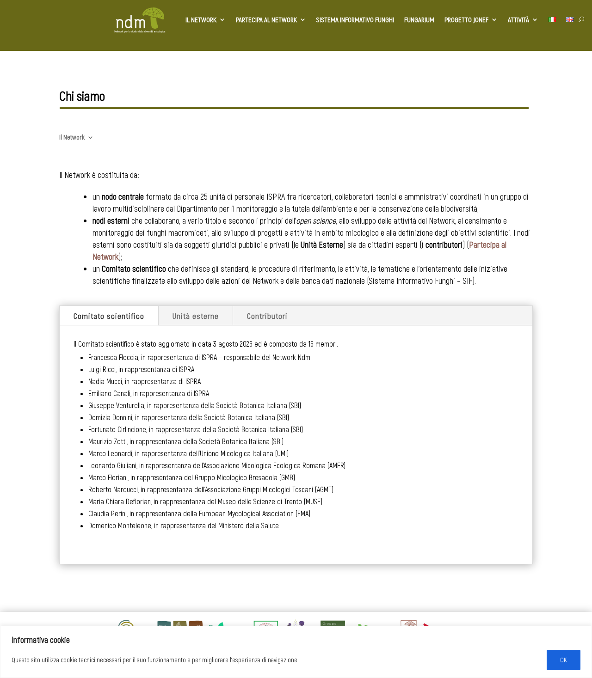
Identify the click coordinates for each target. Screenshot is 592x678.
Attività (518, 19)
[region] (296, 652)
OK (563, 660)
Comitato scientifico (109, 315)
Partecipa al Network (266, 19)
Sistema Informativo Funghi (355, 19)
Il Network (200, 19)
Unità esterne (196, 315)
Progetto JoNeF (466, 19)
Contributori (267, 315)
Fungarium (419, 19)
